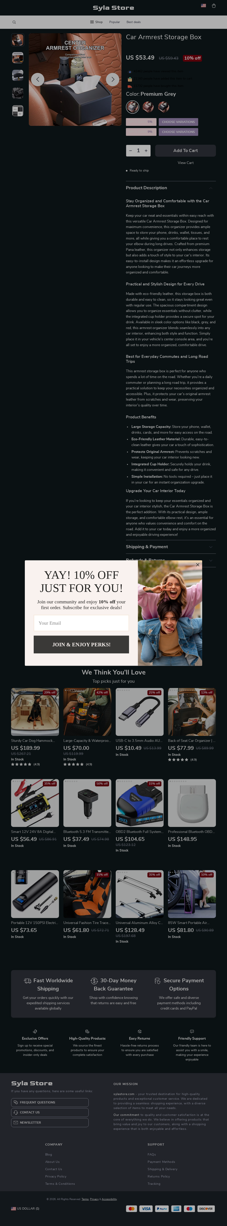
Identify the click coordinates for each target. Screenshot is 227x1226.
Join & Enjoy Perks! (81, 644)
